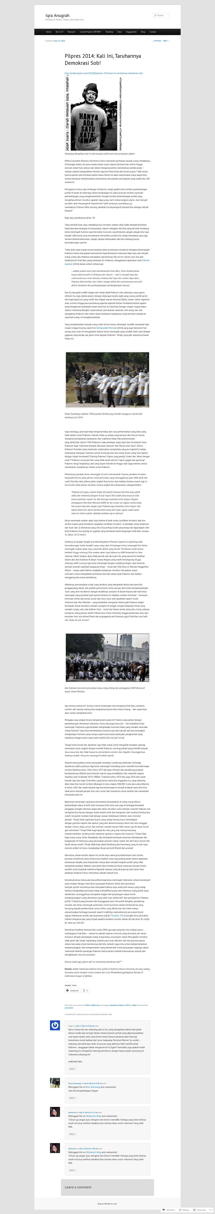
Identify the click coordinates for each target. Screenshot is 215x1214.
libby (134, 1005)
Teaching (109, 32)
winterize (72, 1112)
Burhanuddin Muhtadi (106, 328)
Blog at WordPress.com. (107, 1204)
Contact (153, 32)
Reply (72, 1069)
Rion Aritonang (74, 1083)
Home (48, 32)
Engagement (131, 32)
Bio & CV (59, 32)
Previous (156, 41)
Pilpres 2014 (124, 1005)
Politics (88, 1005)
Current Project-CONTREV (90, 32)
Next (166, 41)
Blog (143, 32)
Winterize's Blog (93, 1116)
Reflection (96, 1005)
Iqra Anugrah (57, 15)
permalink (69, 1008)
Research (71, 32)
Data (120, 32)
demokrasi (114, 1005)
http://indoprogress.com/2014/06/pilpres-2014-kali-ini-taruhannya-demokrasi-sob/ (104, 73)
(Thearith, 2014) (117, 915)
